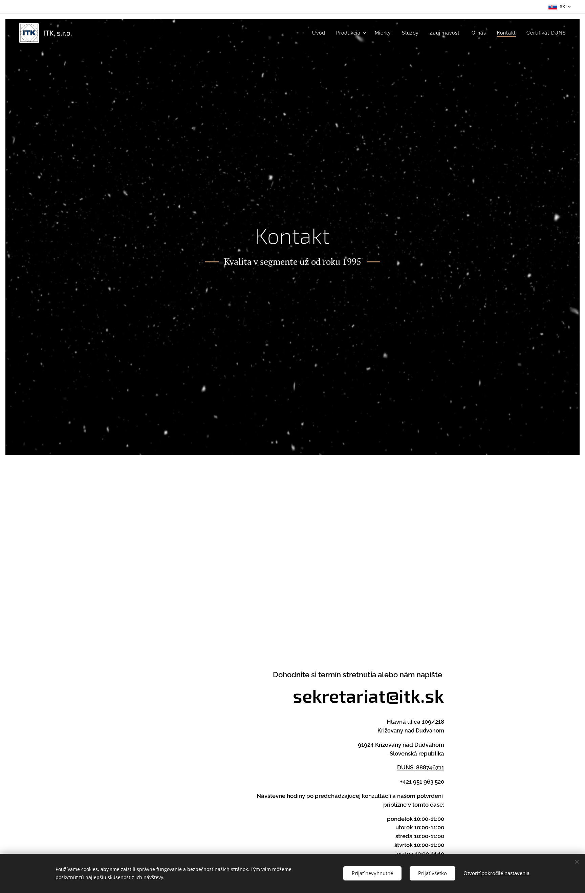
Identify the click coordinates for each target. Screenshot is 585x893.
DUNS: (406, 767)
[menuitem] (320, 32)
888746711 (430, 767)
